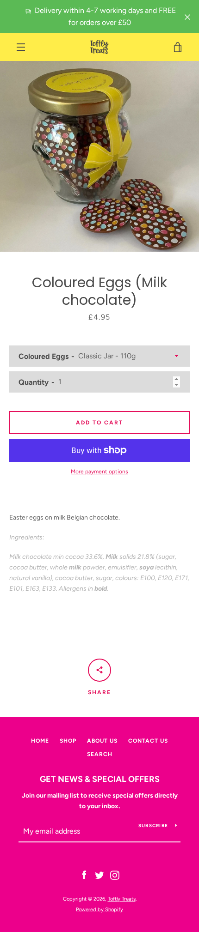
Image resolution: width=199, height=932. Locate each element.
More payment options (99, 471)
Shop (68, 741)
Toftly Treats (122, 899)
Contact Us (148, 741)
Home (40, 741)
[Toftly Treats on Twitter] (99, 875)
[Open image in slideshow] (99, 156)
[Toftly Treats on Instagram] (114, 875)
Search (99, 754)
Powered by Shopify (99, 909)
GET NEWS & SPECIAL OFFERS (100, 779)
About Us (102, 741)
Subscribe (153, 826)
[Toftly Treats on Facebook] (84, 875)
